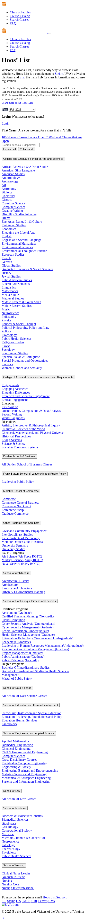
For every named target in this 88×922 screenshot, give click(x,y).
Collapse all (27, 149)
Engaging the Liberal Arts (18, 232)
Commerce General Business (20, 502)
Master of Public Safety (17, 678)
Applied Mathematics (15, 741)
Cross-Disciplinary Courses (19, 759)
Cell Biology (10, 827)
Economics (9, 229)
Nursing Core (10, 884)
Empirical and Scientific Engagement (26, 396)
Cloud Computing (13, 620)
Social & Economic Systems (20, 447)
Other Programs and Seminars (21, 522)
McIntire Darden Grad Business (22, 541)
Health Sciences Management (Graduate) (28, 634)
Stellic (59, 73)
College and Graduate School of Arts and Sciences (33, 158)
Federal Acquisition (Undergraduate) (25, 631)
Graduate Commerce (15, 513)
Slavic (6, 346)
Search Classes (19, 19)
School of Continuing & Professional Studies (29, 601)
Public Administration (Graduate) (23, 656)
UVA (51, 901)
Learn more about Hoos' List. (17, 102)
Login (5, 123)
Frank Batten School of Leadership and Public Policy (34, 473)
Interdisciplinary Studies (17, 534)
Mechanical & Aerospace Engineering (26, 778)
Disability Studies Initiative (19, 214)
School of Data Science (17, 687)
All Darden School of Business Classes (27, 464)
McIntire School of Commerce (21, 490)
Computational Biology (17, 830)
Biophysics (9, 823)
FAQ (13, 23)
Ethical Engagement (15, 399)
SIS (22, 77)
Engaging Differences (16, 392)
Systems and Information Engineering (26, 781)
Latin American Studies (17, 280)
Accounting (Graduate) (17, 612)
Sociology (8, 349)
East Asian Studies (14, 225)
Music (6, 309)
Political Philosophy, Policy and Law (25, 327)
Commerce (9, 499)
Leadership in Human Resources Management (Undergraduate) (42, 645)
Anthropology (11, 177)
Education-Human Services (19, 720)
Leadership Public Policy (18, 481)
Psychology (9, 335)
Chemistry (8, 196)
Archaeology (10, 181)
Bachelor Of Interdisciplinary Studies (26, 667)
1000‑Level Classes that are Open (24, 137)
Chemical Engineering (16, 748)
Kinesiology (9, 724)
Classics (7, 199)
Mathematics (10, 291)
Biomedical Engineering (17, 745)
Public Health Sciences (16, 338)
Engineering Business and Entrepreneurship (30, 770)
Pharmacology (11, 848)
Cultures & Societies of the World (23, 429)
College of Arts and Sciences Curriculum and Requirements (38, 377)
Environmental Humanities (19, 243)
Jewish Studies (11, 276)
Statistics (7, 364)
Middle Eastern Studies (17, 305)
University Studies (13, 549)
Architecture (10, 584)
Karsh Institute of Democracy (21, 538)
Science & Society (13, 443)
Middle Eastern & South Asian (21, 302)
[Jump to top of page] (3, 918)
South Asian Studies (15, 353)
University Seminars (15, 545)
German (7, 262)
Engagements (10, 385)
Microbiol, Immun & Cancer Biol (23, 838)
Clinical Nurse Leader (16, 873)
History (6, 272)
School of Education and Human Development (30, 705)
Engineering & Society (16, 767)
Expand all (9, 149)
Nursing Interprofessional (18, 888)
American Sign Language (18, 170)
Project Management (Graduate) (22, 653)
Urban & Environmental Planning (23, 592)
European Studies (13, 254)
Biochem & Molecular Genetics (22, 816)
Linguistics (9, 287)
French (6, 258)
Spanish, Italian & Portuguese (21, 357)
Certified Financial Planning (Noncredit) (28, 616)
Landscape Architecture (17, 588)
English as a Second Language (21, 240)
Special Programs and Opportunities (25, 360)
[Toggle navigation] (49, 33)
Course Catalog (20, 16)
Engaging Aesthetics (15, 388)
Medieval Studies (13, 298)
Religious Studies (13, 342)
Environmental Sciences (17, 247)
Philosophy (9, 316)
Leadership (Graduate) (16, 642)
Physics (6, 320)
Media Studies (11, 294)
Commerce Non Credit (16, 506)
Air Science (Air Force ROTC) (22, 556)
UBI (34, 901)
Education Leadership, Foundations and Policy (32, 716)
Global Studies (11, 265)
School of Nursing (13, 865)
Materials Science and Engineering (24, 774)
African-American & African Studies (25, 166)
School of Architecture (16, 573)
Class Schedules (20, 12)
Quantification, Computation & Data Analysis (31, 410)
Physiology (9, 852)
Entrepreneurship (13, 510)
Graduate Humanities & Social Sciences (27, 269)
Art (4, 185)
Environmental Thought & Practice (24, 251)
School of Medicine (14, 808)
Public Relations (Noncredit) (20, 660)
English (6, 236)
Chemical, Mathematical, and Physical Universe (32, 432)
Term (5, 109)
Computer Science (13, 207)
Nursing (7, 880)
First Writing (10, 407)
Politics (6, 331)
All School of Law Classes (19, 799)
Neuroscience (10, 313)
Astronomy (9, 188)
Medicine (8, 834)
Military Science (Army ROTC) (22, 560)
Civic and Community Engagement (24, 531)
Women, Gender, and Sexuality (22, 368)
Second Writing (12, 414)
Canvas (42, 901)
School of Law (11, 790)
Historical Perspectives (16, 436)
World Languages (13, 418)
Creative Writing (12, 210)
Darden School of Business (19, 456)
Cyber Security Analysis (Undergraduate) (28, 623)
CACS (26, 901)
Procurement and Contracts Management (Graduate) (35, 649)
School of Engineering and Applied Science (28, 733)
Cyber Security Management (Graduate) (27, 627)
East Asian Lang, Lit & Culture (22, 221)
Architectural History (15, 581)
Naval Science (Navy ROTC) (21, 563)
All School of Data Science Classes (24, 695)
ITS (18, 901)
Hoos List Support (55, 897)
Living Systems (12, 440)
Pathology (8, 845)
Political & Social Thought (19, 324)
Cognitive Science (13, 203)
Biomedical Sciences (15, 819)
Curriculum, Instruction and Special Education (31, 713)
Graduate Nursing (13, 877)
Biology (7, 192)
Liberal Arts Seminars (16, 283)
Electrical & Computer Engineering (24, 763)
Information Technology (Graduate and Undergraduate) (37, 638)
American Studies (13, 174)
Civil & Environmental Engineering (25, 752)
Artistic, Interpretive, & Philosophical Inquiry (31, 425)
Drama (6, 218)
